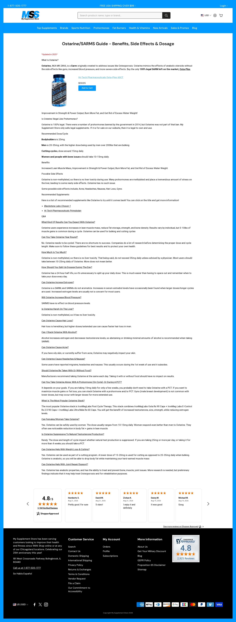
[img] (47, 504)
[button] (124, 15)
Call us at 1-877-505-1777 (27, 567)
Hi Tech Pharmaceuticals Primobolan (62, 210)
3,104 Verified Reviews (48, 508)
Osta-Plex (185, 69)
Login (223, 6)
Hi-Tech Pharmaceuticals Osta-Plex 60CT (100, 77)
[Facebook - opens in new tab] (34, 604)
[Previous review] (28, 504)
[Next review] (208, 504)
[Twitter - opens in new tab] (40, 604)
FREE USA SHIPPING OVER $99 (117, 6)
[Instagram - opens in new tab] (46, 604)
